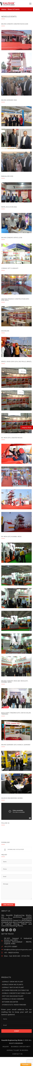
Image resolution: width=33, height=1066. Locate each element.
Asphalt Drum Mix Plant (12, 982)
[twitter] (6, 929)
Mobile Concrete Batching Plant (16, 993)
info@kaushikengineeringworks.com (18, 949)
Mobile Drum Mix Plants (12, 984)
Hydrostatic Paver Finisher (14, 1005)
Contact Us (17, 1054)
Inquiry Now (26, 427)
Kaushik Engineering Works (12, 1040)
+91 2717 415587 (10, 947)
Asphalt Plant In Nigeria (17, 1050)
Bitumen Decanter (10, 1002)
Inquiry (6, 1046)
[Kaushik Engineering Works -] (16, 3)
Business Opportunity (20, 1046)
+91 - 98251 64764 (11, 953)
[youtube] (14, 929)
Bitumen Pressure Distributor (15, 990)
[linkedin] (10, 929)
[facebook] (2, 929)
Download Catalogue (16, 849)
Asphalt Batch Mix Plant (13, 987)
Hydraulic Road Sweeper (13, 999)
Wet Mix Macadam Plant (12, 996)
